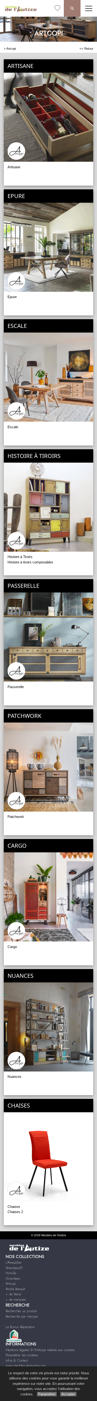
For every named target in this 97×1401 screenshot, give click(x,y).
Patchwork (16, 817)
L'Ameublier (14, 1262)
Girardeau (13, 1278)
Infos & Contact (17, 1360)
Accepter (68, 1394)
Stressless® (14, 1267)
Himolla (11, 1273)
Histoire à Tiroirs (20, 557)
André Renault (15, 1289)
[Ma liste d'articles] (57, 8)
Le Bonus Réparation (20, 1327)
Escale (13, 427)
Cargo (12, 947)
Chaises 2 (15, 1212)
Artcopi (11, 48)
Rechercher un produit (21, 1311)
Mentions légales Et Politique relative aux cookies (40, 1349)
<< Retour (86, 48)
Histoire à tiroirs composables (30, 562)
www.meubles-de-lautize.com (26, 1365)
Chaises (14, 1207)
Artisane (14, 167)
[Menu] (89, 8)
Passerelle (16, 687)
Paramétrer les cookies (22, 1355)
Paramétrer (47, 1394)
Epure (12, 297)
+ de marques (16, 1299)
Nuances (14, 1077)
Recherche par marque (22, 1316)
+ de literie (13, 1294)
